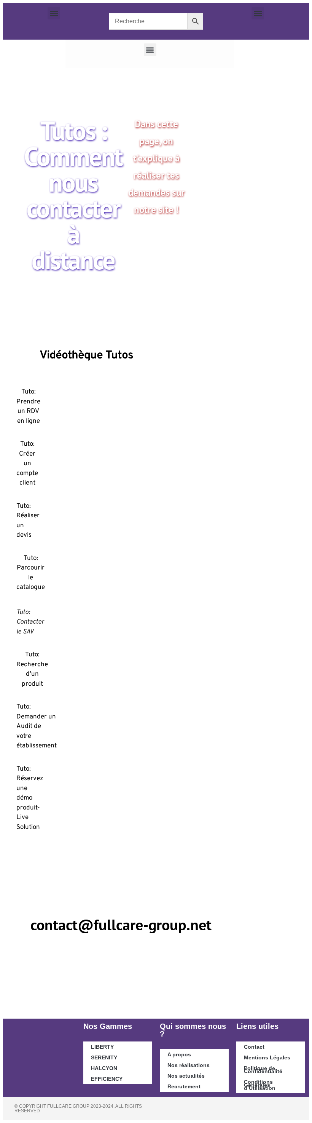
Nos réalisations (188, 1065)
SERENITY (104, 1057)
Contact (254, 1047)
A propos (179, 1054)
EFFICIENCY (107, 1079)
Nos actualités (186, 1076)
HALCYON (104, 1068)
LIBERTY (102, 1047)
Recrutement (184, 1086)
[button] (54, 13)
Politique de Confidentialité (263, 1069)
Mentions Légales (267, 1057)
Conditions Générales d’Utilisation (259, 1085)
